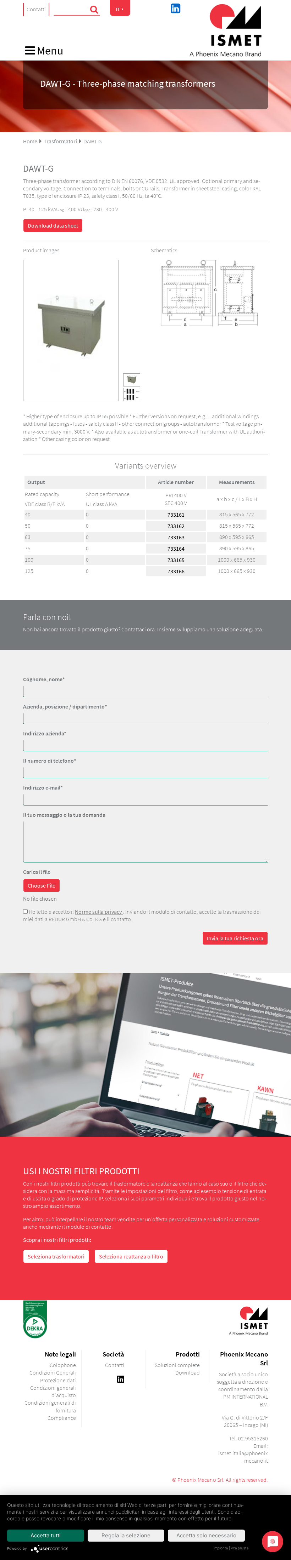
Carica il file (36, 871)
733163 (176, 537)
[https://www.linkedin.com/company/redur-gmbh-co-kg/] (120, 1378)
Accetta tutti (46, 1535)
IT (118, 9)
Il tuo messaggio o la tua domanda (64, 814)
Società (113, 1354)
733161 (176, 514)
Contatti (36, 9)
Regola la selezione (125, 1535)
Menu (49, 51)
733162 (176, 525)
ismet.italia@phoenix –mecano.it (243, 1457)
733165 (176, 559)
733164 (176, 548)
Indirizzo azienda (44, 733)
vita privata (239, 1548)
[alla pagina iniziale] (225, 30)
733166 (176, 571)
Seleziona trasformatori (56, 1256)
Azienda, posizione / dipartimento (65, 706)
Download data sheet (53, 225)
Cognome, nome (44, 679)
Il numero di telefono (49, 760)
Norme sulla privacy (99, 911)
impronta (221, 1548)
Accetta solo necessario (206, 1535)
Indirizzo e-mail (43, 787)
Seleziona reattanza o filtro (131, 1256)
